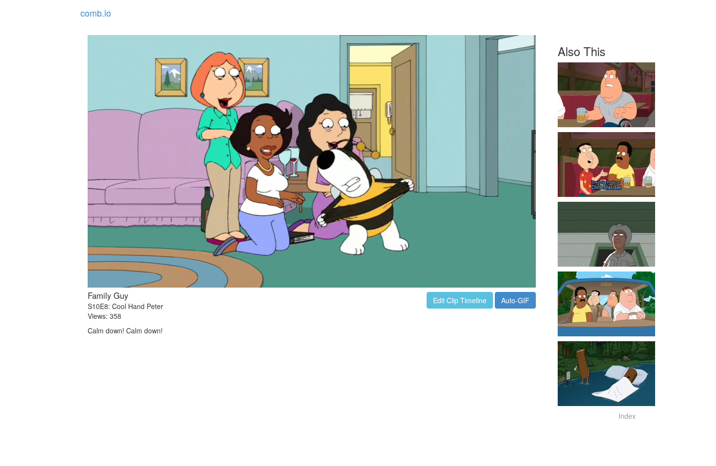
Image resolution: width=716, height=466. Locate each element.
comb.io (95, 12)
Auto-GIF (515, 300)
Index (627, 416)
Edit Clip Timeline (460, 300)
